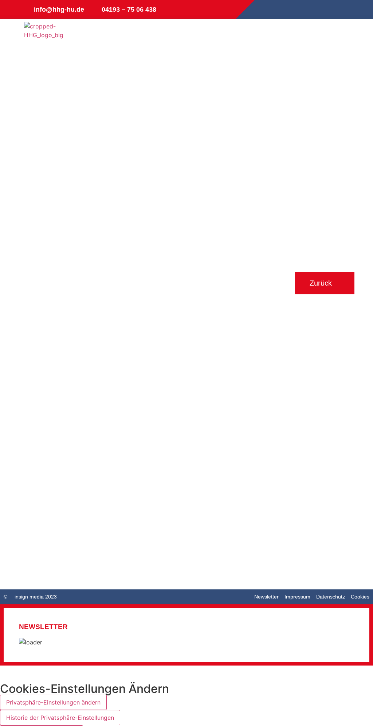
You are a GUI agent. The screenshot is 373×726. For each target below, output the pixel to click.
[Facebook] (342, 9)
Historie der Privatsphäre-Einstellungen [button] (60, 717)
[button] (342, 36)
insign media (29, 597)
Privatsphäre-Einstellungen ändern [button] (53, 702)
